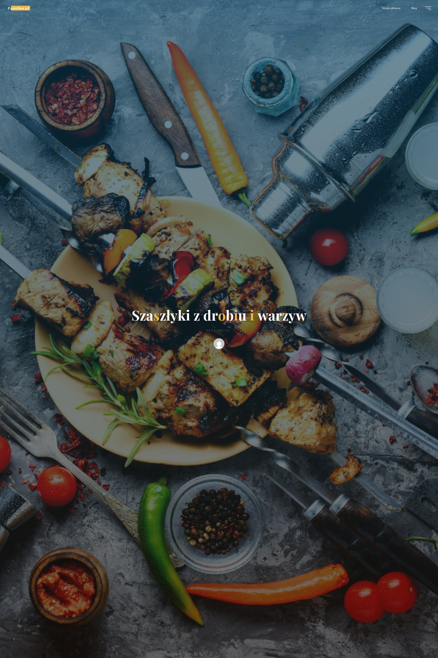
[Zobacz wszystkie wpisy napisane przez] (219, 344)
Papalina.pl (18, 8)
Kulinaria (218, 302)
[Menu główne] (428, 8)
